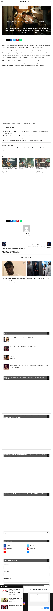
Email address (7, 578)
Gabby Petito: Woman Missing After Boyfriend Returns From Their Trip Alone (20, 135)
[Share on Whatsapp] (20, 40)
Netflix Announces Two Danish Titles (26, 167)
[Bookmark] (24, 262)
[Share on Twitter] (14, 40)
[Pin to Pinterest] (17, 40)
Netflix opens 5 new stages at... (15, 606)
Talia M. (15, 32)
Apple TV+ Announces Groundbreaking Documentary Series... (14, 591)
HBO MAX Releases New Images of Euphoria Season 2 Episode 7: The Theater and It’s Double (23, 140)
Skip (42, 608)
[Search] (51, 1)
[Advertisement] (26, 76)
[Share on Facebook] (11, 40)
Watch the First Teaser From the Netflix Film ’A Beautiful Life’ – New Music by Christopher (9, 169)
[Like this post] (8, 40)
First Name (7, 565)
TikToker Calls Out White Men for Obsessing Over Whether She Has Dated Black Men (22, 138)
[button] (4, 272)
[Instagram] (24, 603)
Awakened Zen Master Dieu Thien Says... (15, 599)
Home (8, 21)
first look (16, 45)
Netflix (7, 45)
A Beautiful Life (6, 178)
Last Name (6, 571)
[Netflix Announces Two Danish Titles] (26, 162)
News (13, 21)
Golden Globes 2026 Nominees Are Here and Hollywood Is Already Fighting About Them (42, 169)
